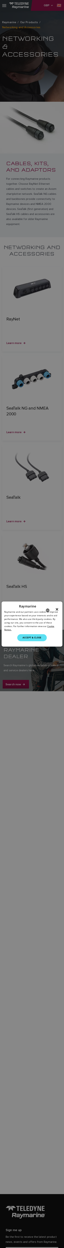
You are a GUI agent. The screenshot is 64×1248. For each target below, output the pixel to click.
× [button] (56, 609)
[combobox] (47, 610)
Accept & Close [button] (32, 637)
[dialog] (32, 624)
